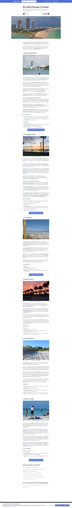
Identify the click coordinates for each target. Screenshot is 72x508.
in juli (29, 159)
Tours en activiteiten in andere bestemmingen (35, 482)
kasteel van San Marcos (26, 190)
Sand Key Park (32, 95)
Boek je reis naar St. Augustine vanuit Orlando (36, 274)
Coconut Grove (45, 374)
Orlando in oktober (36, 315)
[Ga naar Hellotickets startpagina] (16, 1)
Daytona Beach (28, 304)
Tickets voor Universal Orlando (26, 467)
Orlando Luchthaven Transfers (34, 467)
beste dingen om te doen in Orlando (28, 251)
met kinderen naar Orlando (44, 83)
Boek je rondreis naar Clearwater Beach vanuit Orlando (36, 129)
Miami (44, 362)
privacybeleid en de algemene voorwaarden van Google (9, 506)
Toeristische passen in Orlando (41, 469)
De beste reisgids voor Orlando (31, 465)
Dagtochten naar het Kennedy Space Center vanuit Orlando (30, 469)
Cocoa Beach (25, 241)
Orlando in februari (26, 315)
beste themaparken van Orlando (28, 166)
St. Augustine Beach (26, 158)
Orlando (24, 4)
